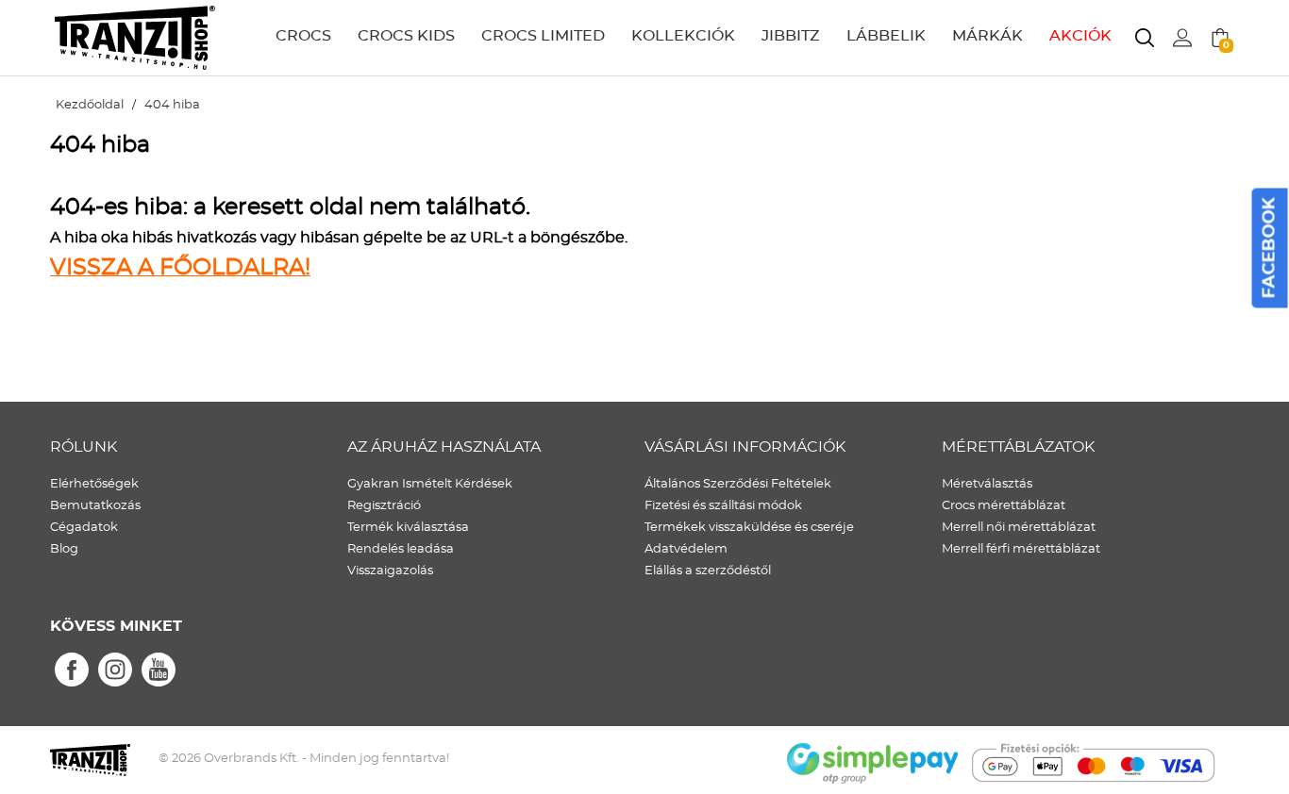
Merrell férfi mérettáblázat (1021, 549)
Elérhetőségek (94, 484)
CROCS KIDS (406, 35)
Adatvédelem (686, 549)
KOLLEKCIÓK (683, 35)
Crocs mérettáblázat (1003, 506)
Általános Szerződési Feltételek (737, 484)
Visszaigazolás (390, 571)
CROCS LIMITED (543, 35)
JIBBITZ (791, 35)
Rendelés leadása (400, 549)
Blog (64, 549)
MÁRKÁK (987, 35)
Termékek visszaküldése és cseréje (749, 527)
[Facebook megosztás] (71, 670)
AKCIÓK (1080, 35)
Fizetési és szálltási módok (723, 506)
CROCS (303, 35)
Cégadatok (84, 527)
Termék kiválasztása (408, 527)
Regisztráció (384, 506)
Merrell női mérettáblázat (1019, 527)
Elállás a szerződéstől (707, 571)
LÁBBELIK (886, 35)
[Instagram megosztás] (115, 670)
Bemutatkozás (95, 506)
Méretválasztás (987, 484)
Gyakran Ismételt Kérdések (429, 484)
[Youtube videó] (158, 670)
